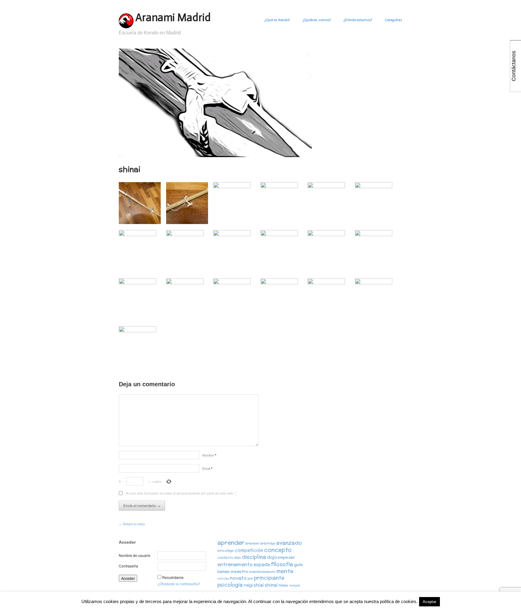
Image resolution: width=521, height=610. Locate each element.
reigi (248, 585)
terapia (294, 585)
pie (250, 578)
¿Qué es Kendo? (277, 20)
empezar (286, 557)
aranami (252, 543)
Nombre (209, 455)
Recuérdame (173, 577)
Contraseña (128, 565)
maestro (239, 571)
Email (207, 468)
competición (249, 550)
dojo (272, 557)
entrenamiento (235, 564)
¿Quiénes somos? (316, 20)
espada (262, 564)
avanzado (289, 542)
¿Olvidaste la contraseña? (178, 584)
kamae (223, 571)
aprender (231, 542)
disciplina (254, 557)
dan (237, 557)
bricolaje (225, 550)
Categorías (393, 20)
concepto (278, 550)
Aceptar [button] (429, 601)
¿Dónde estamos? (357, 20)
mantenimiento (262, 571)
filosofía (282, 564)
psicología (230, 584)
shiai (259, 585)
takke (283, 585)
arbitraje (267, 543)
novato (238, 577)
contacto (225, 557)
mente (284, 571)
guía (298, 564)
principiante (269, 577)
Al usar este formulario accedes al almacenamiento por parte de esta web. (181, 493)
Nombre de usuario (134, 555)
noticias (223, 578)
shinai (271, 585)
